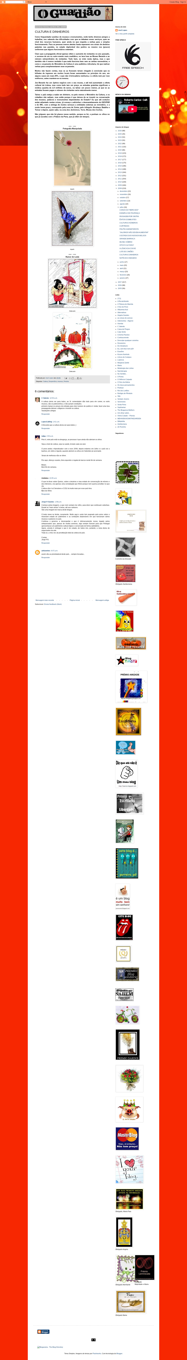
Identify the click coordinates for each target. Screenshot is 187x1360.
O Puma (120, 377)
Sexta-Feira (121, 405)
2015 (120, 166)
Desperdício (53, 381)
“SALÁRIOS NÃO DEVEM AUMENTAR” (134, 232)
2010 (120, 182)
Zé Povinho (121, 427)
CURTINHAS (124, 226)
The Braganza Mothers (125, 410)
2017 (120, 160)
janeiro (122, 278)
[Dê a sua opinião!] (72, 378)
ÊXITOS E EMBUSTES (128, 220)
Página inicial (75, 600)
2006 (120, 285)
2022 (120, 144)
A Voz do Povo (122, 307)
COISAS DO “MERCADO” (129, 210)
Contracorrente (123, 338)
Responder (45, 414)
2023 (120, 140)
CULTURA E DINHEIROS (129, 255)
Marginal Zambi (123, 363)
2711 (119, 299)
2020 (120, 150)
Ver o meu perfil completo (124, 34)
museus (60, 381)
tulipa (43, 436)
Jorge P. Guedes (47, 502)
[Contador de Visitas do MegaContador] (93, 1341)
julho (122, 207)
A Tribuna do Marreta (125, 304)
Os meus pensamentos (126, 385)
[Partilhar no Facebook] (78, 378)
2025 (120, 134)
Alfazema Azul (122, 310)
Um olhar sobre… (124, 413)
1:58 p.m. (58, 502)
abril (121, 268)
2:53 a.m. (50, 436)
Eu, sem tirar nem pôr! (125, 349)
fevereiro (123, 275)
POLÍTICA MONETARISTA (129, 229)
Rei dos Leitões (123, 391)
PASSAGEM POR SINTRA (129, 216)
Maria (119, 365)
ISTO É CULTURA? (127, 245)
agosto (122, 204)
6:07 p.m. (54, 551)
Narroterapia (122, 371)
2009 (120, 185)
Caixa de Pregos (123, 329)
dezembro (124, 191)
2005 (120, 288)
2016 (120, 163)
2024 (120, 137)
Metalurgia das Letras (125, 368)
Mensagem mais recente (45, 600)
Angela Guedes (123, 315)
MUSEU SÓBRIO (126, 242)
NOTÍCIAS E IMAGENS (128, 258)
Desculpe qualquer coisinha (127, 340)
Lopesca (120, 360)
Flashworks (97, 1354)
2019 (120, 153)
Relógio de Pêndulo (124, 393)
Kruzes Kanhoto (123, 354)
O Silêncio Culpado (124, 379)
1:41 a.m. (56, 422)
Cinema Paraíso (123, 335)
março (122, 272)
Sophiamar (121, 407)
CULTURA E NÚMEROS (129, 223)
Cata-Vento (121, 332)
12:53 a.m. (53, 398)
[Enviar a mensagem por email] (70, 378)
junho (122, 262)
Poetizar (120, 388)
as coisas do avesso (125, 318)
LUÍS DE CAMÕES (126, 252)
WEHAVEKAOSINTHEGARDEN (129, 419)
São (118, 396)
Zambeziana (122, 424)
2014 (120, 169)
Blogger (119, 1354)
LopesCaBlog (46, 422)
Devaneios (121, 343)
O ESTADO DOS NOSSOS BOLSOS (133, 236)
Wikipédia (121, 421)
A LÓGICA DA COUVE (128, 248)
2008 (120, 188)
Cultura (45, 381)
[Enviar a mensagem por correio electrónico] (65, 378)
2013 (120, 172)
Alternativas (121, 312)
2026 (120, 131)
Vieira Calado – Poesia (126, 416)
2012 (120, 176)
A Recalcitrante (123, 301)
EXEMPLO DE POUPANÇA (130, 213)
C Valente (45, 398)
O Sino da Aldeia (123, 382)
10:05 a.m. (53, 478)
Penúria (66, 381)
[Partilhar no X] (75, 378)
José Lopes (122, 30)
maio (122, 265)
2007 (120, 282)
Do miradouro (122, 346)
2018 (120, 156)
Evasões (120, 351)
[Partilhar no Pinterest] (80, 378)
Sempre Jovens (123, 399)
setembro (123, 201)
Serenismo (121, 402)
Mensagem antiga (102, 600)
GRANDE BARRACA (127, 239)
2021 (120, 147)
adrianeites (45, 551)
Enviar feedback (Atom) (53, 604)
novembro (124, 194)
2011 (120, 179)
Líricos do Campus (124, 357)
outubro (123, 197)
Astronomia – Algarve (125, 321)
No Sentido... (122, 374)
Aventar (120, 324)
